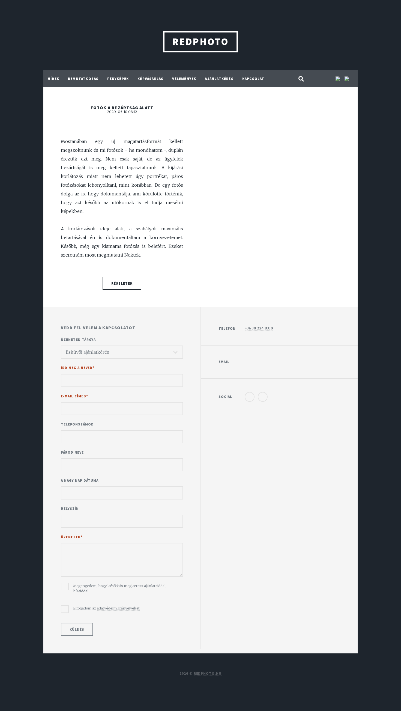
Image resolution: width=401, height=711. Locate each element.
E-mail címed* (74, 396)
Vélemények (184, 78)
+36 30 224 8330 (259, 328)
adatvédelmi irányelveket (118, 608)
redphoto (200, 41)
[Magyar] (347, 79)
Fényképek (118, 78)
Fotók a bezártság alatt (122, 107)
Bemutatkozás (83, 78)
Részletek (122, 283)
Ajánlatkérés (219, 78)
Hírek (53, 78)
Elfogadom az (106, 608)
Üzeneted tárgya (78, 339)
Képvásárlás (150, 78)
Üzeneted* (72, 537)
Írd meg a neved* (77, 367)
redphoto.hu (208, 673)
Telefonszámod (77, 424)
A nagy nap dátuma (79, 480)
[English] (338, 79)
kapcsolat (253, 78)
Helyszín (70, 508)
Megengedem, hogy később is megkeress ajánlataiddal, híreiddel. (119, 588)
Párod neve (72, 452)
